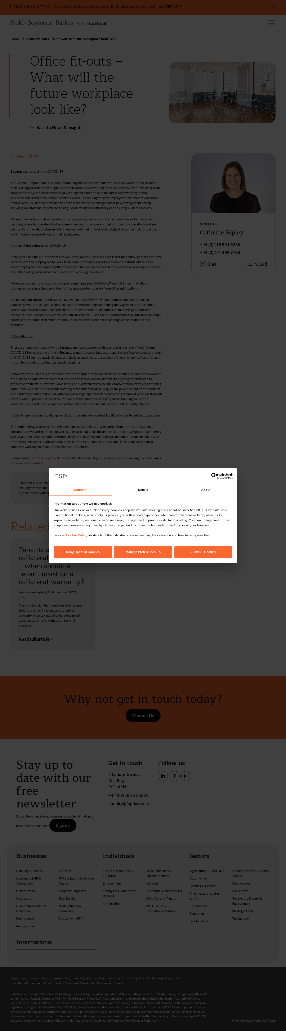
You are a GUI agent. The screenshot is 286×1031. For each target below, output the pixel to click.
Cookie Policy (77, 535)
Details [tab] (143, 490)
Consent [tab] (80, 490)
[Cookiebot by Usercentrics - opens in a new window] (214, 476)
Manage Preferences (141, 552)
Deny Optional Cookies (83, 552)
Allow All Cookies (203, 552)
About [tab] (205, 490)
